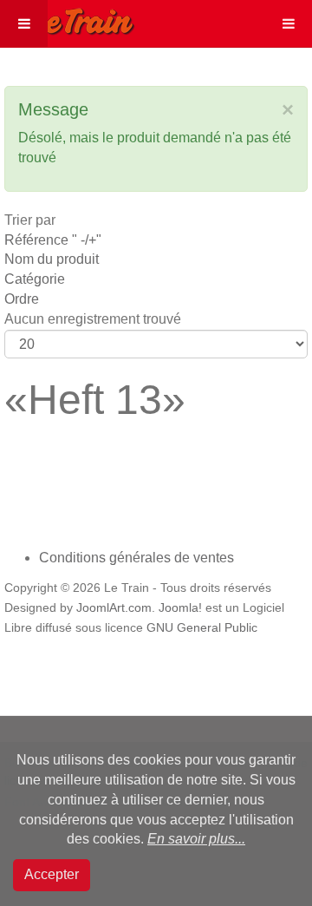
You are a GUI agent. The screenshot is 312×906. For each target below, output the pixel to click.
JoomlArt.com (114, 607)
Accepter (51, 874)
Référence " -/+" (52, 240)
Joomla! (180, 607)
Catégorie (34, 279)
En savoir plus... (196, 838)
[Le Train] (67, 18)
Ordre (21, 299)
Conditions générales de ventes (136, 557)
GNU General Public (201, 627)
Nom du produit (51, 259)
